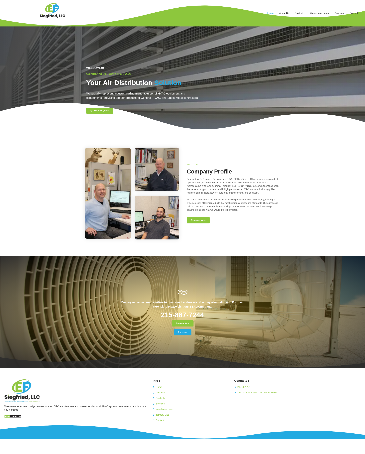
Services (339, 13)
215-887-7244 (182, 315)
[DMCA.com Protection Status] (13, 417)
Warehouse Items (319, 13)
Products (299, 13)
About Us (284, 13)
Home (270, 13)
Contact (354, 13)
